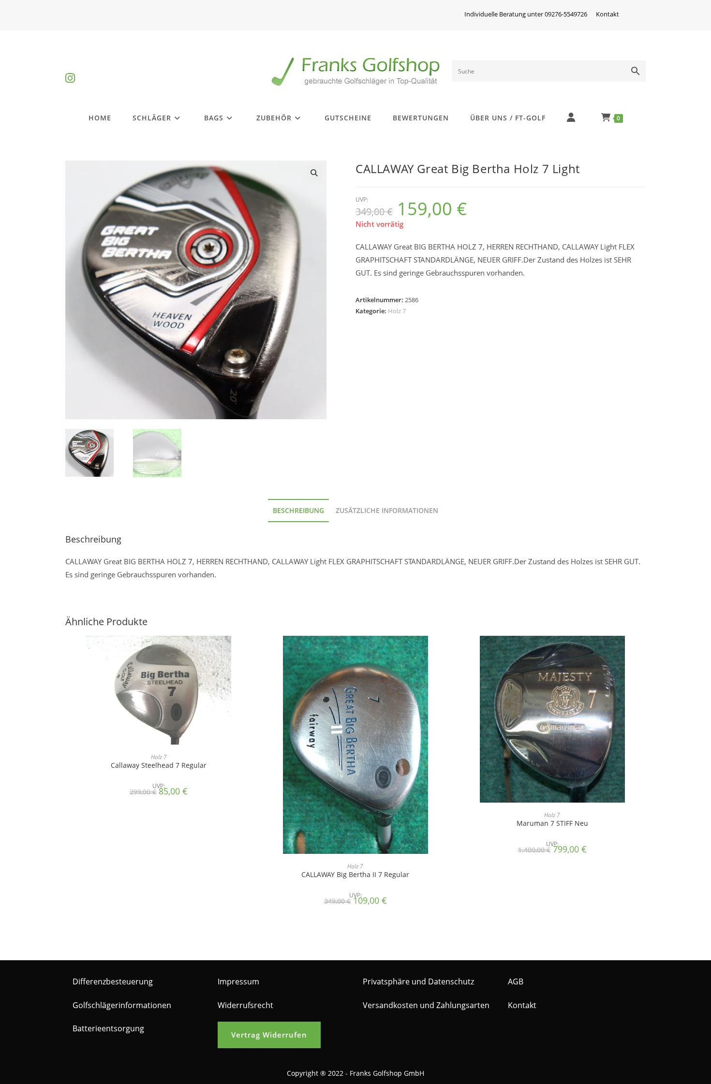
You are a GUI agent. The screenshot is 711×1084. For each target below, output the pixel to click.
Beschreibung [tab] (298, 510)
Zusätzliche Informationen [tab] (387, 510)
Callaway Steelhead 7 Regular (159, 765)
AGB (515, 981)
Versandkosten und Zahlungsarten (426, 1005)
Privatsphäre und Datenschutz (418, 981)
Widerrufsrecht (245, 1005)
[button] (314, 173)
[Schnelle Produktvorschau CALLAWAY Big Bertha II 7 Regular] (446, 652)
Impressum (238, 981)
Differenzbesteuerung (113, 981)
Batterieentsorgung (108, 1028)
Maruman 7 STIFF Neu (552, 823)
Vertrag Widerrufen (269, 1035)
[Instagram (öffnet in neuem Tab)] (70, 70)
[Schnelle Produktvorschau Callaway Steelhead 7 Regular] (249, 652)
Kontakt (607, 14)
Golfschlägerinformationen (122, 1005)
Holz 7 (397, 311)
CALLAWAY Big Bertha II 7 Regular (355, 874)
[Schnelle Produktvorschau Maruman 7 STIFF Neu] (642, 652)
